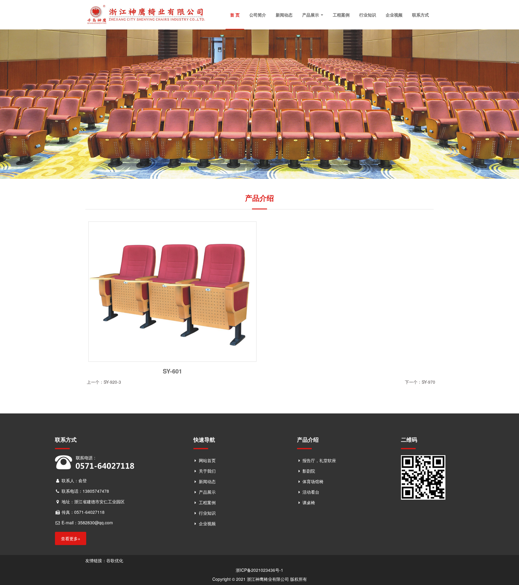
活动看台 (310, 492)
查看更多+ (70, 538)
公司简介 (257, 15)
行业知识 (367, 15)
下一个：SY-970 (420, 382)
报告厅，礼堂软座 (319, 460)
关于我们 (207, 471)
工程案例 (341, 15)
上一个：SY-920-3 (104, 382)
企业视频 (394, 15)
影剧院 (308, 471)
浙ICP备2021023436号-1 (259, 570)
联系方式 (420, 15)
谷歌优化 (114, 560)
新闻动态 (284, 15)
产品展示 (311, 15)
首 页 (235, 15)
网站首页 (207, 460)
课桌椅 (308, 502)
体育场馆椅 (312, 481)
